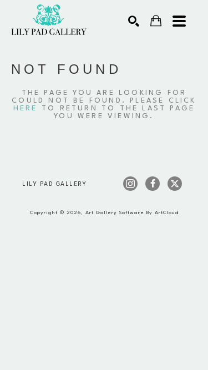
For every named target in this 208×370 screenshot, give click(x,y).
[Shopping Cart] (155, 20)
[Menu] (179, 21)
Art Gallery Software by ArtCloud (132, 212)
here (25, 108)
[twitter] (175, 183)
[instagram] (130, 183)
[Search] (133, 21)
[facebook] (152, 183)
